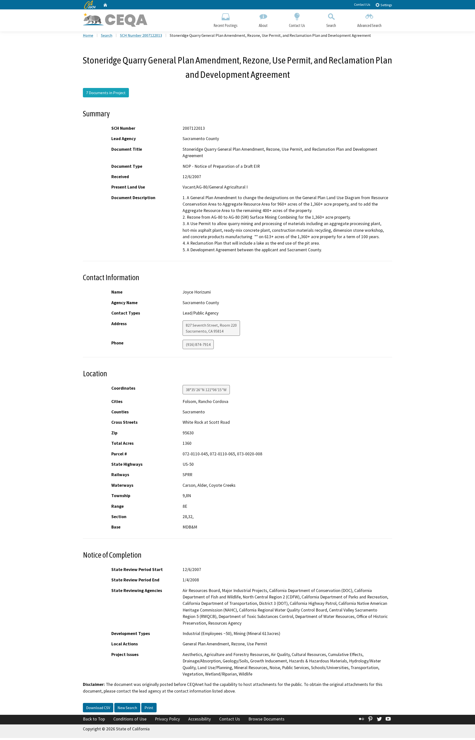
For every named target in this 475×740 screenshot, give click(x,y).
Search (331, 25)
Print (148, 707)
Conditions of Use (129, 719)
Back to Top (94, 719)
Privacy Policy (167, 719)
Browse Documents (266, 719)
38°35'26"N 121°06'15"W (206, 389)
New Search (127, 707)
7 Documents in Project (106, 92)
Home (88, 35)
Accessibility (199, 719)
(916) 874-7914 (198, 344)
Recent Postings (226, 25)
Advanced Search (369, 25)
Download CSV (98, 707)
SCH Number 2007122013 (141, 35)
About (263, 25)
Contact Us (362, 4)
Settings (386, 5)
